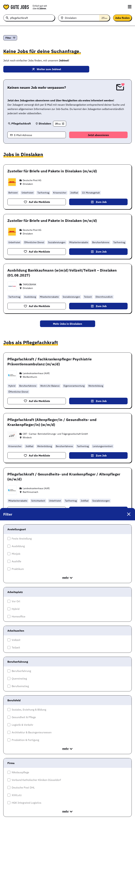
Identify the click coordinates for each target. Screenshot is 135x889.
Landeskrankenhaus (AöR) (36, 373)
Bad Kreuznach (30, 491)
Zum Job (101, 202)
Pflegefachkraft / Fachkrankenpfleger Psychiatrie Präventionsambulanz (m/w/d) (49, 361)
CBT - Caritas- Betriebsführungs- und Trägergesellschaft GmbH (55, 433)
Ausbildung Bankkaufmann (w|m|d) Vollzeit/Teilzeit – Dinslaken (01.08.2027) (62, 273)
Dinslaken (28, 183)
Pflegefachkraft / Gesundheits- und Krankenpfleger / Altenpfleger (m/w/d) (63, 476)
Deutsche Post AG (32, 180)
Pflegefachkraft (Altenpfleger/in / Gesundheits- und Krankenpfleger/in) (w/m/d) (51, 422)
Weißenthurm (30, 376)
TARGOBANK (29, 284)
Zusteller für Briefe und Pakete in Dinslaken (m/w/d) (52, 171)
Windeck (27, 437)
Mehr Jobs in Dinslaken (67, 323)
